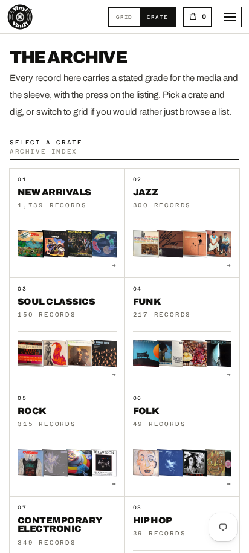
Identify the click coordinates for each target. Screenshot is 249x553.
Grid (128, 16)
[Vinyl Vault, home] (20, 17)
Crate (161, 16)
